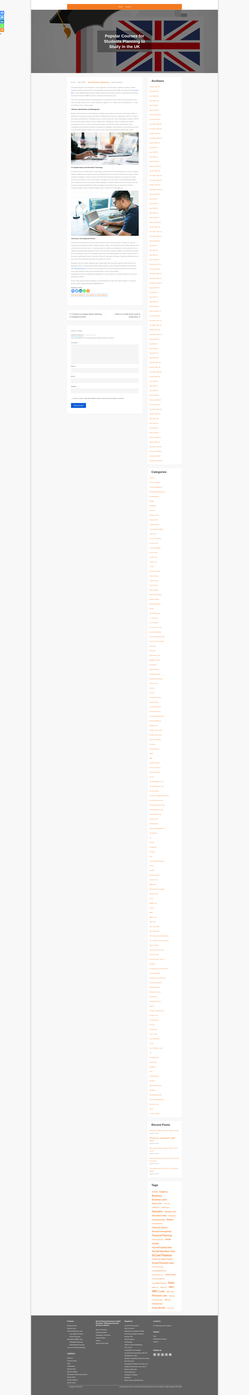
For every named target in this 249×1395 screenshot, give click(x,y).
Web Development (155, 1085)
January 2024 (153, 227)
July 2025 (152, 147)
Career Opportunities (156, 529)
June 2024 (152, 203)
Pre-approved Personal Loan (158, 968)
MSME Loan (153, 903)
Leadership (153, 847)
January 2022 (153, 316)
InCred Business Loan (156, 781)
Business (152, 510)
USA (150, 1071)
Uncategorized (154, 1057)
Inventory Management (156, 828)
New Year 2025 (154, 931)
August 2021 (153, 339)
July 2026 (152, 91)
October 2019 (153, 414)
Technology (153, 1029)
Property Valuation (155, 983)
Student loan (157, 1304)
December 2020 (154, 372)
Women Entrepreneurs (156, 1099)
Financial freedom (157, 1223)
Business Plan (153, 520)
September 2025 (154, 138)
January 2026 (153, 119)
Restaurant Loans (155, 992)
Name (73, 366)
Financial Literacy (154, 711)
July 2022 (152, 292)
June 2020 (152, 381)
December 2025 (154, 124)
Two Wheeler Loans (155, 1048)
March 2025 (153, 161)
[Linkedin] (80, 291)
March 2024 (153, 217)
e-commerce (153, 618)
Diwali (151, 609)
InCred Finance (154, 791)
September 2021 (154, 334)
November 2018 (154, 451)
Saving (151, 1006)
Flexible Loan (153, 725)
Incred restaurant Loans (159, 1271)
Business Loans (154, 515)
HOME (120, 7)
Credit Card (153, 557)
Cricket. (151, 566)
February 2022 (154, 311)
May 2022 (152, 297)
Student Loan (153, 1015)
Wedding (152, 1090)
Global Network (154, 749)
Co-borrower (153, 543)
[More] (88, 291)
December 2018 (154, 447)
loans (171, 1282)
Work (151, 1109)
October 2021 (153, 330)
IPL (150, 838)
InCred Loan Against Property (159, 796)
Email (73, 376)
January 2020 (153, 404)
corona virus (167, 1203)
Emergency (153, 665)
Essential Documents (156, 679)
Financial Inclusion (155, 707)
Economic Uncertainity (156, 641)
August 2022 (153, 288)
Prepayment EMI (154, 973)
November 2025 (154, 129)
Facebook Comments (90, 335)
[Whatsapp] (84, 291)
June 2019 (152, 418)
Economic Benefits (155, 632)
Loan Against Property (156, 861)
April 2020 (152, 390)
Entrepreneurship (154, 674)
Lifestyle (152, 852)
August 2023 (153, 241)
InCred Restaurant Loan (157, 805)
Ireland (151, 842)
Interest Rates (153, 824)
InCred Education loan (163, 1251)
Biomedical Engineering (156, 492)
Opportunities (153, 945)
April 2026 (152, 105)
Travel (151, 1043)
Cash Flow (152, 534)
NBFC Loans (170, 1291)
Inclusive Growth (154, 772)
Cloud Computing (155, 538)
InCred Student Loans (156, 810)
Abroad (154, 1192)
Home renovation (155, 767)
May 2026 (152, 101)
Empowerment (154, 669)
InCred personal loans (158, 1267)
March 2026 (153, 110)
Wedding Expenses (155, 1095)
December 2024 (154, 175)
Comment (74, 343)
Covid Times (153, 552)
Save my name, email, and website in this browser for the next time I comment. (98, 398)
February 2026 (154, 115)
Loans (151, 866)
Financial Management (156, 716)
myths (151, 908)
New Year (152, 922)
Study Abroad (104, 82)
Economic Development (157, 637)
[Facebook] (73, 291)
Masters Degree (154, 875)
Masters (152, 870)
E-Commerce (153, 623)
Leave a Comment (116, 82)
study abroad (90, 295)
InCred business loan (162, 1247)
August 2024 (153, 194)
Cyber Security (154, 576)
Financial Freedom (155, 697)
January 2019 (153, 442)
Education (96, 82)
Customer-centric (155, 571)
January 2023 (153, 269)
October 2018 (153, 456)
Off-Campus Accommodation (159, 936)
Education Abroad (77, 295)
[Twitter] (76, 291)
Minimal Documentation (157, 889)
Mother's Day (153, 894)
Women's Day (154, 1104)
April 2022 (152, 302)
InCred (151, 777)
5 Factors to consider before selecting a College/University (86, 315)
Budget (151, 501)
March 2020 (153, 395)
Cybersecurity (153, 580)
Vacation (152, 1081)
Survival (151, 1025)
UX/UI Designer (154, 1076)
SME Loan (168, 1300)
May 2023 (152, 255)
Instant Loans (153, 819)
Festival (151, 688)
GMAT (151, 753)
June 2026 (152, 96)
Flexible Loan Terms (155, 730)
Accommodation (154, 482)
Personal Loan (154, 954)
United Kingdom (102, 295)
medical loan (153, 880)
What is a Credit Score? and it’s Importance (127, 315)
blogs (128, 7)
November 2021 (154, 325)
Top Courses (153, 1034)
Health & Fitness (154, 763)
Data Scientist (153, 590)
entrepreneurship (158, 1220)
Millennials (152, 884)
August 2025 (153, 143)
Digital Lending (154, 599)
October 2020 (153, 376)
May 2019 (152, 423)
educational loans (80, 268)
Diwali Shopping (154, 613)
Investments (153, 833)
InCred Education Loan (156, 786)
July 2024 (152, 199)
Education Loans (154, 655)
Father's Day (153, 683)
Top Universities (154, 1039)
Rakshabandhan (154, 987)
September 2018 (154, 461)
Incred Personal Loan (163, 1263)
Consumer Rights (154, 548)
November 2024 (154, 180)
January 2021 (153, 367)
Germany (152, 744)
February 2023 (154, 264)
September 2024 (154, 189)
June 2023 (152, 250)
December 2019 (154, 409)
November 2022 (154, 278)
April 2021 (152, 353)
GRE (150, 758)
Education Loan (170, 1212)
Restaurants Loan (155, 1001)
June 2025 (152, 152)
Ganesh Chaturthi (155, 739)
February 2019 (154, 437)
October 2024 (153, 185)
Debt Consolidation (155, 594)
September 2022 (154, 283)
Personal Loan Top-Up (156, 959)
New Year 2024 (154, 926)
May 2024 (152, 208)
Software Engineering (156, 1011)
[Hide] (1, 34)
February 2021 (154, 362)
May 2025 (152, 157)
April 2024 (152, 213)
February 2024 (154, 222)
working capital (154, 1113)
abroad (90, 82)
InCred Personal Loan (156, 800)
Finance (151, 693)
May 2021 (152, 348)
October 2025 (153, 133)
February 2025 (154, 166)
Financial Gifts (153, 702)
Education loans (159, 1215)
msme (151, 898)
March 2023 (153, 260)
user (74, 82)
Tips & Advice (170, 1308)
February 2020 (154, 400)
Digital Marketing (154, 604)
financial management (161, 1231)
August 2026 (153, 87)
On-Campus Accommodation (159, 940)
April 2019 (152, 428)
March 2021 (153, 358)
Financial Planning (155, 721)
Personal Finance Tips (156, 950)
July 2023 (152, 246)
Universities (153, 1062)
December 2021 (154, 320)
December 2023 (154, 231)
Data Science (153, 585)
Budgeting (152, 506)
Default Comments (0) (77, 335)
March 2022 (153, 306)
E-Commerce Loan (155, 627)
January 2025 (153, 171)
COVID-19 (155, 1207)
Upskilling (152, 1067)
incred (155, 1243)
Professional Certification (157, 978)
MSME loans (163, 1287)
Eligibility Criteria (154, 660)
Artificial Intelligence (155, 487)
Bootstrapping (154, 496)
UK (150, 1053)
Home (168, 1239)
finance (170, 1219)
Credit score (165, 1207)
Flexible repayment (155, 735)
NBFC (151, 912)
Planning (152, 964)
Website (73, 386)
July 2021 (152, 344)
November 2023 (154, 236)
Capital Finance (154, 524)
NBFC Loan (153, 917)
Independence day (155, 814)
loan (150, 856)
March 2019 (153, 433)
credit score (153, 562)
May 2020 (152, 386)
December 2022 (154, 274)
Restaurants (153, 997)
